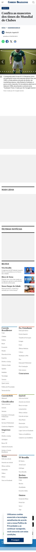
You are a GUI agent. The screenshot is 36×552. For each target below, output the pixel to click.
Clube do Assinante (7, 447)
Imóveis (4, 408)
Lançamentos (22, 409)
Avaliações (5, 469)
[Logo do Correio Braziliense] (18, 2)
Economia (4, 347)
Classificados (8, 402)
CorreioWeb (7, 396)
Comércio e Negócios (8, 426)
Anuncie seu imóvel (24, 402)
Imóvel (22, 396)
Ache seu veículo (6, 459)
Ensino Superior (23, 334)
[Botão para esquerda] (2, 62)
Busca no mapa (23, 405)
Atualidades (22, 487)
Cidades (4, 336)
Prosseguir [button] (15, 540)
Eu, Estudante (25, 328)
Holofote (4, 372)
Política (4, 340)
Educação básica (23, 330)
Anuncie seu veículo (7, 462)
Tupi (20, 509)
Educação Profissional (25, 363)
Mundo (4, 351)
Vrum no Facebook (7, 480)
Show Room (22, 420)
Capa (3, 333)
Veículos (4, 411)
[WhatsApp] (3, 42)
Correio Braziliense (7, 329)
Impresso (6, 430)
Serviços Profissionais (8, 423)
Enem (20, 345)
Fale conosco (22, 370)
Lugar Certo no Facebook (26, 430)
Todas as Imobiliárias (25, 434)
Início (4, 27)
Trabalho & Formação (25, 338)
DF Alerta (21, 461)
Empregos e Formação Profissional (8, 415)
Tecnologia (5, 376)
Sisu (20, 359)
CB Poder (21, 468)
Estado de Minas (23, 499)
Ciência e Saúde (6, 365)
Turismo (4, 379)
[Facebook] (7, 42)
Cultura (21, 352)
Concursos (24, 373)
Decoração (22, 423)
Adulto (3, 419)
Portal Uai (21, 502)
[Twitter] (11, 42)
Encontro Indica (23, 491)
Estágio (21, 341)
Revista (21, 483)
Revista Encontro (23, 476)
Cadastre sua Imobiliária (26, 438)
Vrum (4, 456)
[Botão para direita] (33, 62)
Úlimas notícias (23, 412)
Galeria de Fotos (23, 427)
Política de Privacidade (8, 387)
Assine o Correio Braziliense (6, 451)
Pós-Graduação (23, 366)
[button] (16, 534)
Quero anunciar (6, 404)
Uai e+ (20, 506)
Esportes (4, 358)
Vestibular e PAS (23, 355)
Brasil (3, 343)
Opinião (4, 369)
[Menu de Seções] (3, 2)
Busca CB (4, 443)
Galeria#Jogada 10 (14, 27)
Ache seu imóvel (23, 398)
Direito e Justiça (6, 361)
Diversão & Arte (6, 354)
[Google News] (15, 42)
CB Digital (4, 439)
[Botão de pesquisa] (33, 2)
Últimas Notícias (23, 348)
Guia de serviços (23, 416)
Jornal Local (22, 464)
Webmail (4, 398)
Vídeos (4, 473)
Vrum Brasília (22, 472)
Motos (3, 477)
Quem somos (5, 383)
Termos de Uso (6, 390)
